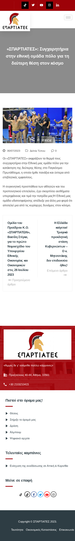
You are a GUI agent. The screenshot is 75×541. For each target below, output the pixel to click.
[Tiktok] (25, 5)
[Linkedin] (57, 5)
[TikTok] (21, 495)
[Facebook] (17, 5)
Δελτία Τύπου (37, 150)
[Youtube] (41, 5)
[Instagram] (49, 5)
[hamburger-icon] (68, 17)
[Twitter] (33, 5)
